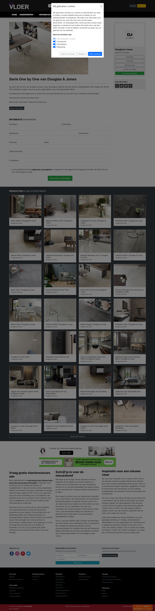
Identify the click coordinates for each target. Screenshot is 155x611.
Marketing (61, 47)
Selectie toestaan (68, 54)
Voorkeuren (61, 41)
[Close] (101, 6)
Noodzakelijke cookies (66, 39)
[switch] (54, 41)
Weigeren (82, 54)
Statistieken (62, 44)
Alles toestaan (95, 54)
